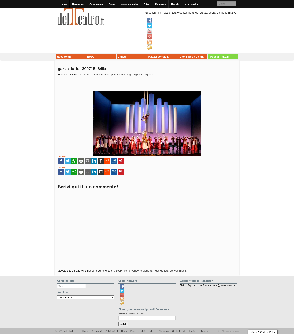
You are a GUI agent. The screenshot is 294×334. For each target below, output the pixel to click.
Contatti (175, 3)
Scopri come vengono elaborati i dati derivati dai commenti (151, 271)
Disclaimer (205, 331)
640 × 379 (92, 74)
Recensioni (78, 3)
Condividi (62, 156)
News (112, 3)
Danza (122, 56)
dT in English (192, 3)
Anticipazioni (96, 3)
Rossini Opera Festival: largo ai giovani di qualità (127, 74)
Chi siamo (160, 3)
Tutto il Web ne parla (191, 56)
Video (146, 3)
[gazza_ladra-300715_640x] (147, 123)
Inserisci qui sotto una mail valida (131, 313)
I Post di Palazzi (219, 56)
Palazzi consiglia (129, 3)
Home (64, 3)
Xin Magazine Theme (228, 330)
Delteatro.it (68, 331)
